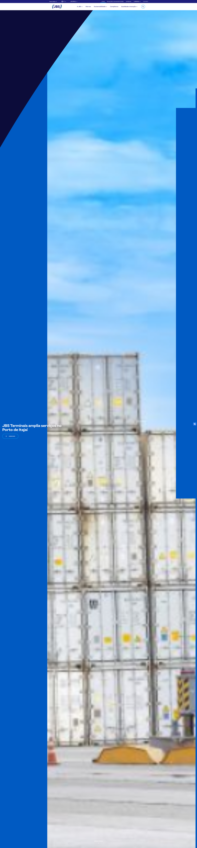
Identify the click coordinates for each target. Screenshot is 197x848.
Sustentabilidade (100, 6)
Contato (145, 1)
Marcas (88, 6)
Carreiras (136, 1)
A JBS (79, 6)
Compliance (114, 6)
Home (103, 1)
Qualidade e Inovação (128, 6)
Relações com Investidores (115, 1)
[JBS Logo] (57, 7)
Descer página (52, 1)
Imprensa (128, 1)
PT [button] (64, 1)
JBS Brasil (73, 1)
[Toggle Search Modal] (143, 7)
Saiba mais (12, 438)
